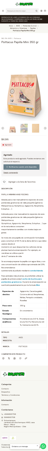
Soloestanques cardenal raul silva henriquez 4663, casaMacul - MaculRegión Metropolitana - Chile (19, 423)
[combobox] (22, 11)
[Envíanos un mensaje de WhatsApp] (43, 446)
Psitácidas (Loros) (30, 26)
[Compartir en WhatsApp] (15, 358)
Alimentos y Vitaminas (18, 28)
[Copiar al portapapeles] (26, 358)
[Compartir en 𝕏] (9, 358)
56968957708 (9, 417)
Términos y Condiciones (10, 395)
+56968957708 (10, 414)
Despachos (5, 392)
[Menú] (3, 11)
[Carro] (45, 11)
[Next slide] (45, 128)
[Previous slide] (3, 128)
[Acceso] (41, 11)
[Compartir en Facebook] (3, 358)
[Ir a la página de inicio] (24, 4)
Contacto (5, 389)
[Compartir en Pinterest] (20, 358)
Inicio (11, 26)
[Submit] (36, 11)
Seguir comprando (10, 172)
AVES (18, 26)
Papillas (33, 28)
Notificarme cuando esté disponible (23, 167)
